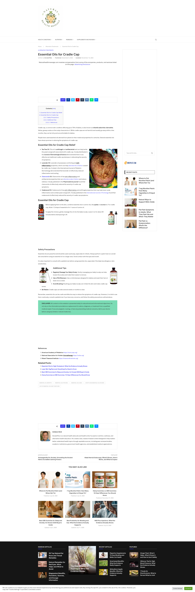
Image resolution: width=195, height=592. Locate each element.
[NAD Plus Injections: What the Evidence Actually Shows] (104, 509)
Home (40, 46)
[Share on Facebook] (68, 99)
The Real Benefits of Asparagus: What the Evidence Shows (80, 568)
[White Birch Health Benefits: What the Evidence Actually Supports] (103, 572)
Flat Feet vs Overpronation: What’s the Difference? (145, 224)
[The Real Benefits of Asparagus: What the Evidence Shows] (82, 560)
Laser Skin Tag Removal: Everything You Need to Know (59, 369)
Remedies (69, 39)
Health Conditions (44, 39)
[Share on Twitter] (73, 99)
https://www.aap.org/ (70, 352)
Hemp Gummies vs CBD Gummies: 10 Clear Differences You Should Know (66, 375)
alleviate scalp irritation (71, 179)
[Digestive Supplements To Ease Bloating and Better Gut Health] (103, 555)
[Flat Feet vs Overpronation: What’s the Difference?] (131, 224)
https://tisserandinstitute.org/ (68, 358)
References (51, 122)
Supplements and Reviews (86, 39)
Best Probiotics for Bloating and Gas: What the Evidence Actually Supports (78, 523)
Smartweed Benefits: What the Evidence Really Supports (117, 563)
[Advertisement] (118, 18)
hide (54, 108)
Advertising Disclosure (82, 64)
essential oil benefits (45, 383)
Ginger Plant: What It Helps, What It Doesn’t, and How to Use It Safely (148, 555)
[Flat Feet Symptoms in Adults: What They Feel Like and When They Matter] (131, 213)
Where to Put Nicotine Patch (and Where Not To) (146, 180)
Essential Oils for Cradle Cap (48, 115)
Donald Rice (48, 58)
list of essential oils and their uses (49, 386)
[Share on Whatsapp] (92, 99)
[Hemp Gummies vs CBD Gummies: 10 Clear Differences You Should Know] (104, 479)
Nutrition (58, 39)
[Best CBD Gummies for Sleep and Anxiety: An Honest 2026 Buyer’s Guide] (50, 509)
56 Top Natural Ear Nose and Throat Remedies (56, 555)
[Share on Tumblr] (82, 99)
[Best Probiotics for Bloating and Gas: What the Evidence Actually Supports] (77, 509)
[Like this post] (63, 99)
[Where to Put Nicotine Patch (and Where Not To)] (50, 479)
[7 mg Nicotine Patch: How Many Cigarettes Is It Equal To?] (77, 479)
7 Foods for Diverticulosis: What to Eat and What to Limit (148, 573)
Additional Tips (50, 120)
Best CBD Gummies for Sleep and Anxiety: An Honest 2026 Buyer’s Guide (65, 372)
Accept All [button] (188, 588)
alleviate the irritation (75, 165)
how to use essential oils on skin (94, 383)
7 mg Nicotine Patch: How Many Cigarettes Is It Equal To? (147, 191)
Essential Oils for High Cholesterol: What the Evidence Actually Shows (64, 366)
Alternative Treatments (52, 46)
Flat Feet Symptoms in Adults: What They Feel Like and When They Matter (146, 213)
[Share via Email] (96, 99)
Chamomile (45, 176)
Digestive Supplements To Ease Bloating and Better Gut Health (118, 555)
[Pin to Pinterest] (78, 99)
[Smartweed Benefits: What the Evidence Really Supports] (103, 563)
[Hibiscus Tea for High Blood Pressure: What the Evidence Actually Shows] (133, 564)
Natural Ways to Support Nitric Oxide (146, 201)
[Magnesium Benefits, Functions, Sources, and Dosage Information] (42, 575)
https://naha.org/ (78, 355)
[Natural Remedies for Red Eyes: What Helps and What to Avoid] (42, 564)
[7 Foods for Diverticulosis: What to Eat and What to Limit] (133, 573)
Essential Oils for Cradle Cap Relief (50, 112)
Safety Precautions (51, 117)
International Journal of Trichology (98, 193)
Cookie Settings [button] (177, 588)
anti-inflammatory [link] (71, 176)
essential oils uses (76, 383)
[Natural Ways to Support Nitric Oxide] (131, 202)
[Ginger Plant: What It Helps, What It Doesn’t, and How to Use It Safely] (133, 555)
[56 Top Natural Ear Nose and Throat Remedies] (42, 555)
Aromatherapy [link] (68, 355)
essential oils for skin (61, 383)
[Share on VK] (87, 99)
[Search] (156, 40)
